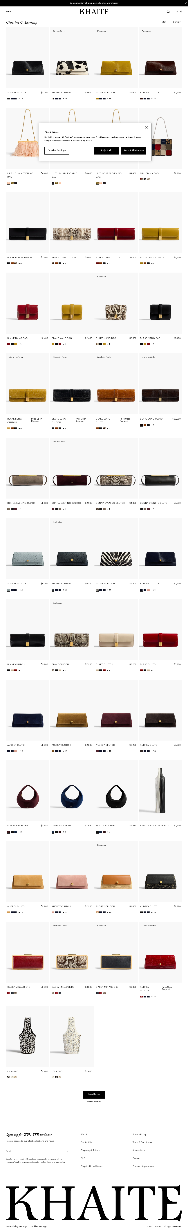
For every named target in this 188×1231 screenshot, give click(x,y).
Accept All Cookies (134, 150)
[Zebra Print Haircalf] (97, 590)
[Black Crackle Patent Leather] (145, 179)
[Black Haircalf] (8, 99)
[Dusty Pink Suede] (148, 590)
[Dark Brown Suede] (141, 751)
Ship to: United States (91, 1166)
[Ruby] (15, 670)
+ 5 (20, 263)
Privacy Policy (139, 1134)
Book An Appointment (143, 1166)
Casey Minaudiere (18, 987)
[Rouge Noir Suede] (15, 509)
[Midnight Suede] (12, 99)
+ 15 (21, 99)
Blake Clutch (16, 664)
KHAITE (159, 1226)
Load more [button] (94, 1094)
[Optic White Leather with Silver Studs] (12, 1077)
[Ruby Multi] (141, 179)
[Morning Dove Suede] (8, 509)
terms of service (43, 1162)
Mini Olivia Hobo (17, 826)
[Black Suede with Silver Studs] (8, 1077)
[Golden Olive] (141, 263)
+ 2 (20, 832)
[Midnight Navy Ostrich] (53, 590)
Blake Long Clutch (19, 258)
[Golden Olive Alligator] (8, 428)
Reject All (106, 150)
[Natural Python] (148, 179)
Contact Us (86, 1142)
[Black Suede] (12, 832)
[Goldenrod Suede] (8, 912)
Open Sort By (177, 22)
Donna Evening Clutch (22, 503)
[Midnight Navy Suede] (15, 832)
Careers (136, 1158)
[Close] (146, 127)
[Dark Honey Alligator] (12, 263)
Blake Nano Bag (17, 338)
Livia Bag (12, 1071)
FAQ (83, 1158)
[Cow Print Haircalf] (53, 99)
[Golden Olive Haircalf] (97, 99)
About (84, 1134)
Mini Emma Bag (149, 173)
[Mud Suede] (53, 751)
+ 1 (20, 344)
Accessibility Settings (16, 1226)
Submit (65, 1151)
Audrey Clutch (16, 93)
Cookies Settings (57, 150)
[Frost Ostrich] (8, 590)
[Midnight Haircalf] (15, 99)
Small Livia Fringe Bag (154, 826)
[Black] (15, 183)
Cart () (178, 11)
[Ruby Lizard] (8, 993)
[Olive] (12, 183)
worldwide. (112, 3)
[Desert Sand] (8, 183)
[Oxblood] (97, 263)
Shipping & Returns (90, 1150)
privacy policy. (59, 1162)
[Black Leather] (12, 509)
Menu (9, 11)
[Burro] (12, 670)
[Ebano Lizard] (141, 425)
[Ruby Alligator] (141, 997)
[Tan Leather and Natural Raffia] (97, 912)
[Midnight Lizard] (12, 993)
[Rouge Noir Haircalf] (141, 99)
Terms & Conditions (142, 1142)
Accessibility (139, 1150)
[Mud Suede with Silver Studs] (15, 1077)
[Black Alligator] (53, 428)
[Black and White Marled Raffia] (141, 912)
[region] (95, 142)
